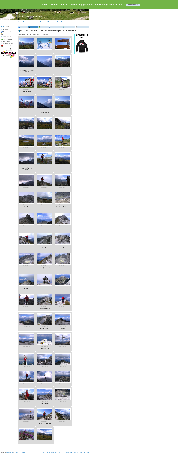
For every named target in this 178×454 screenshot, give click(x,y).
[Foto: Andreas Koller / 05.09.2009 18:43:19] (44, 285)
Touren (25, 22)
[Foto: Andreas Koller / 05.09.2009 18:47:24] (63, 185)
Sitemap (63, 452)
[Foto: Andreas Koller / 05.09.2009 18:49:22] (26, 128)
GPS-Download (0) (82, 26)
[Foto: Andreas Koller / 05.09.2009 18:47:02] (44, 203)
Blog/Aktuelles (41, 22)
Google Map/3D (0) (68, 26)
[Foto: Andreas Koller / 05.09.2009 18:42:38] (63, 305)
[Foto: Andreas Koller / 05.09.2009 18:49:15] (44, 128)
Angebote (32, 22)
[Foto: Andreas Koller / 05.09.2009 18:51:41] (26, 49)
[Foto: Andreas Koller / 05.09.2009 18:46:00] (26, 244)
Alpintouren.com (9, 452)
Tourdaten (22, 26)
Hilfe (61, 22)
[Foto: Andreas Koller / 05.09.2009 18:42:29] (26, 325)
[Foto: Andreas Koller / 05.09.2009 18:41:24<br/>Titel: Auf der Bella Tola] (44, 345)
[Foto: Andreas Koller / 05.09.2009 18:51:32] (44, 49)
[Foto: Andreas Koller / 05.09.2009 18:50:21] (63, 87)
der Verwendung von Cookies (106, 4)
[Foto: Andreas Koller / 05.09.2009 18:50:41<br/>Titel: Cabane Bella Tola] (26, 87)
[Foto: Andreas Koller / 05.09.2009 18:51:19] (63, 49)
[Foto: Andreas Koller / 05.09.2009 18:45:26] (26, 264)
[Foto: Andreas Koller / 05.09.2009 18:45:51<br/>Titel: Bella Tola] (44, 244)
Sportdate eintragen (7, 45)
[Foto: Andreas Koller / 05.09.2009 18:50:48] (63, 66)
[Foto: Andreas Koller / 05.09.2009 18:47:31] (44, 185)
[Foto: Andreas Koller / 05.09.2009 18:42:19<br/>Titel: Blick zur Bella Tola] (44, 325)
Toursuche (5, 29)
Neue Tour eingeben (7, 39)
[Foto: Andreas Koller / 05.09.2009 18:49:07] (63, 128)
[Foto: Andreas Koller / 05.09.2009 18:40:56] (44, 364)
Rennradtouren (48, 448)
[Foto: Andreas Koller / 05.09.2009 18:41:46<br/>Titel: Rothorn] (63, 325)
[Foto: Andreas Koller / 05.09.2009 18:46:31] (26, 224)
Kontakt (74, 452)
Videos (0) (42, 26)
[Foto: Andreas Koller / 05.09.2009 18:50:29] (44, 87)
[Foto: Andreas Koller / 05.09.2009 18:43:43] (63, 264)
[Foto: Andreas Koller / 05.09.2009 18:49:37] (63, 107)
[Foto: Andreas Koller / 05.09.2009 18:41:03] (26, 364)
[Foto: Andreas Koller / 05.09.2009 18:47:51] (63, 163)
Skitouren (61, 448)
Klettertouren (12, 448)
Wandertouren (85, 448)
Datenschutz (86, 452)
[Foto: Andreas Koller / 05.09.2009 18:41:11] (63, 345)
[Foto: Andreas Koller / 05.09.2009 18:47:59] (44, 163)
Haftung (67, 452)
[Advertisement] (105, 32)
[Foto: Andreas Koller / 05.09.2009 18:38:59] (26, 439)
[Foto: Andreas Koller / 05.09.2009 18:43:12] (63, 285)
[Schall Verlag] (8, 57)
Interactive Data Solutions (19, 452)
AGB (71, 452)
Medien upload (6, 41)
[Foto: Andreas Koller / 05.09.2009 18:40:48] (63, 364)
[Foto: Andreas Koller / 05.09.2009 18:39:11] (63, 419)
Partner (58, 452)
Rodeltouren (55, 448)
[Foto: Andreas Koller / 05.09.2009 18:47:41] (26, 185)
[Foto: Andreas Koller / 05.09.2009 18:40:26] (63, 382)
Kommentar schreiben (8, 43)
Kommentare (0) (54, 26)
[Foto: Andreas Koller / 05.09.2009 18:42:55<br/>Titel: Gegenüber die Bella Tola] (44, 305)
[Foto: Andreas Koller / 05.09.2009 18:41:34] (26, 345)
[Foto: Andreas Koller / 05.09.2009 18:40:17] (26, 399)
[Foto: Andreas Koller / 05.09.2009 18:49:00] (26, 146)
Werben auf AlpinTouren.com (49, 452)
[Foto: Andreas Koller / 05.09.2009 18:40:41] (26, 382)
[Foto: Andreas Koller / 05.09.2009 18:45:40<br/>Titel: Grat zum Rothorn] (63, 244)
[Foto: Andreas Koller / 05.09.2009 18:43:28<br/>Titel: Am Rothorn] (26, 285)
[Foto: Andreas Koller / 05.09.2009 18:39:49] (63, 399)
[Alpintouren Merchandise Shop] (81, 53)
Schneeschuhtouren (77, 448)
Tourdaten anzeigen (7, 31)
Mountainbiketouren (29, 448)
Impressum (79, 452)
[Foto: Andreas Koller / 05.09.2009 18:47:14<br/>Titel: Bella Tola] (26, 203)
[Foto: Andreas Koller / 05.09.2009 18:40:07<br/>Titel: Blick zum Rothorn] (44, 399)
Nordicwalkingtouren (39, 448)
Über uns (50, 22)
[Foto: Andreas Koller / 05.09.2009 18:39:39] (26, 419)
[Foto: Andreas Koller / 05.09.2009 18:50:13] (26, 107)
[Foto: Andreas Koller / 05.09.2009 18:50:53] (44, 66)
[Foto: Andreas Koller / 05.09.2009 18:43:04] (26, 305)
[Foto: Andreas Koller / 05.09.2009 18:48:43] (63, 146)
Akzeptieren (133, 5)
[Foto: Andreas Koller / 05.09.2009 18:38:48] (44, 439)
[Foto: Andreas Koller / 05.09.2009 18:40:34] (44, 382)
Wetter (4, 33)
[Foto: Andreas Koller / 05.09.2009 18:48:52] (44, 146)
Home (19, 22)
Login (56, 22)
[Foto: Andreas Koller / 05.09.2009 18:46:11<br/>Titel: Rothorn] (63, 224)
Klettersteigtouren (20, 448)
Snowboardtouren (68, 448)
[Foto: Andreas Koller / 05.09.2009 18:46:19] (44, 224)
